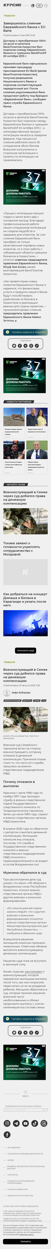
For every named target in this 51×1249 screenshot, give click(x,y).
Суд (43, 701)
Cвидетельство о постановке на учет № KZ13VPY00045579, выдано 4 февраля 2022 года (22, 1221)
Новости (9, 15)
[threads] (44, 1123)
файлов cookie (26, 1234)
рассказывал (33, 971)
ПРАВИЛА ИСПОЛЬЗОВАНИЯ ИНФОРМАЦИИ (20, 1182)
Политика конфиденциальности (25, 1154)
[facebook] (7, 1134)
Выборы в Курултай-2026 (20, 1196)
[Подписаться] (46, 1109)
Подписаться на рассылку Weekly (23, 1106)
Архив (11, 1160)
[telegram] (16, 1123)
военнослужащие (13, 701)
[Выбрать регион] (33, 6)
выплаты (27, 701)
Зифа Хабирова (21, 692)
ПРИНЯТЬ (25, 1241)
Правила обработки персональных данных (26, 1167)
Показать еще (25, 650)
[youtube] (25, 1123)
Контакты (13, 1175)
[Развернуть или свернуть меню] (46, 6)
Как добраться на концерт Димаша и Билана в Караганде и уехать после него (25, 599)
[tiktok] (34, 1123)
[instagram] (7, 1123)
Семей (37, 701)
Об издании (14, 1148)
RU (39, 5)
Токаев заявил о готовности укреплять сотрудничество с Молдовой (21, 548)
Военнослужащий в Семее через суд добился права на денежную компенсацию (25, 497)
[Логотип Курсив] (12, 5)
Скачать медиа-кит (18, 1189)
